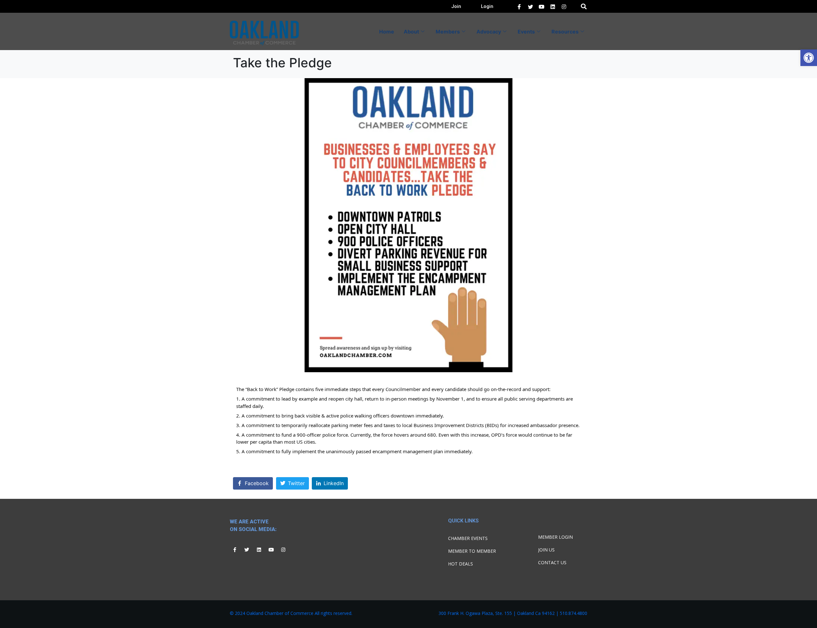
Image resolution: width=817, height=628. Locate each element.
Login (487, 6)
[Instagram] (283, 549)
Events (526, 31)
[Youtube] (271, 549)
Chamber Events (468, 538)
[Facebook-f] (234, 549)
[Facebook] (519, 6)
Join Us (546, 550)
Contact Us (552, 562)
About (411, 31)
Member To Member (472, 551)
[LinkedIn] (541, 6)
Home (386, 31)
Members (448, 31)
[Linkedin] (259, 549)
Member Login (555, 537)
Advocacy (488, 31)
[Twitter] (530, 6)
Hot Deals (460, 564)
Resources (565, 31)
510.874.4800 (573, 613)
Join (456, 6)
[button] (808, 57)
